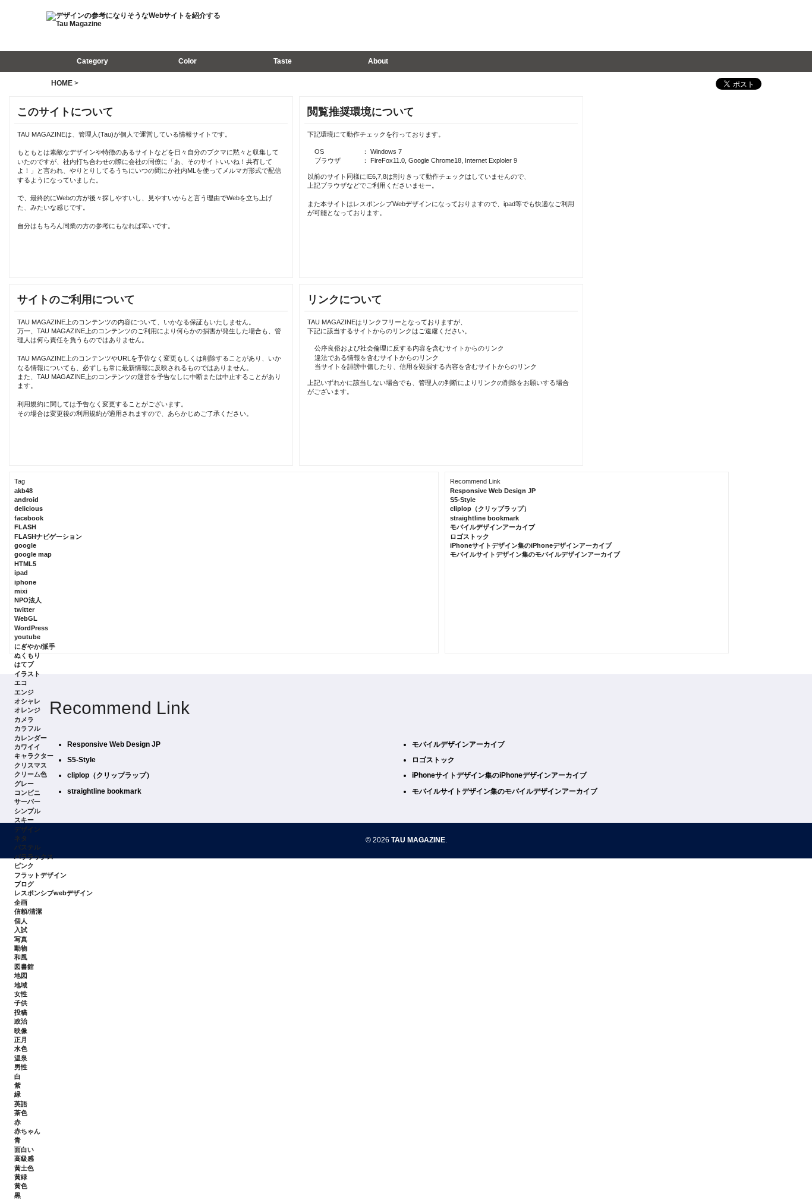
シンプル (27, 810)
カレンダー (30, 737)
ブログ (24, 884)
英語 (20, 1103)
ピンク (24, 865)
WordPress (31, 627)
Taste (282, 61)
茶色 (20, 1112)
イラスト (27, 673)
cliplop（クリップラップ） (490, 508)
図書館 (24, 966)
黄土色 (24, 1167)
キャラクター (33, 755)
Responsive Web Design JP (493, 490)
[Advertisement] (607, 25)
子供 (20, 1002)
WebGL (25, 618)
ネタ (20, 838)
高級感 (24, 1158)
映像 (20, 1030)
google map (33, 554)
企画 (20, 902)
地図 (20, 975)
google (25, 545)
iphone (25, 582)
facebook (28, 518)
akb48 (23, 490)
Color (187, 61)
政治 (20, 1021)
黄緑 (20, 1176)
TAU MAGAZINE (418, 840)
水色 (20, 1048)
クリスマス (30, 765)
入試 (20, 929)
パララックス (33, 856)
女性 (20, 993)
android (26, 499)
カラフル (27, 728)
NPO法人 (28, 600)
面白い (24, 1149)
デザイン (27, 829)
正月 (20, 1039)
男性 (20, 1066)
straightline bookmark (484, 518)
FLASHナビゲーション (48, 536)
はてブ (24, 664)
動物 (20, 948)
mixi (20, 591)
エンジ (24, 692)
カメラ (24, 719)
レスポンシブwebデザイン (53, 892)
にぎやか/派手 (34, 646)
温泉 (20, 1058)
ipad (21, 572)
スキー (24, 819)
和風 (20, 957)
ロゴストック (469, 536)
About (378, 61)
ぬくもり (27, 655)
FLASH (25, 526)
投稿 (20, 1012)
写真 (20, 939)
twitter (24, 609)
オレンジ (27, 709)
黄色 (20, 1185)
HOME (62, 83)
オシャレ (27, 701)
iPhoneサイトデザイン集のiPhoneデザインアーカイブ (531, 545)
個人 (20, 920)
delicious (28, 508)
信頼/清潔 (28, 911)
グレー (24, 783)
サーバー (27, 801)
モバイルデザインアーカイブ (492, 526)
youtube (27, 636)
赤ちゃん (27, 1131)
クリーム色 (30, 774)
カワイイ (27, 746)
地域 (20, 985)
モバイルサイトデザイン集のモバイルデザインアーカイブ (535, 554)
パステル (27, 847)
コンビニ (27, 792)
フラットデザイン (40, 875)
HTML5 (25, 563)
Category (92, 61)
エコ (20, 682)
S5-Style (463, 499)
